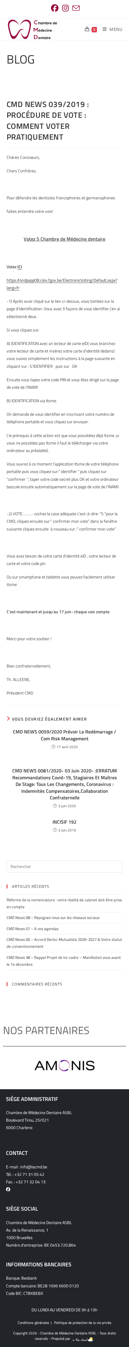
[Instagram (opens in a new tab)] (65, 8)
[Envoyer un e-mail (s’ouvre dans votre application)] (75, 8)
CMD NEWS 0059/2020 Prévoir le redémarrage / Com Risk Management (64, 735)
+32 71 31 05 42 (29, 1174)
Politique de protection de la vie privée (82, 1322)
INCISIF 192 (64, 822)
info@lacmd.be (33, 1167)
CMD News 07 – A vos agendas (32, 929)
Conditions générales (33, 1322)
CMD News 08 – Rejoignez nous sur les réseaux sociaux (53, 917)
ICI (19, 266)
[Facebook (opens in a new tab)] (54, 8)
